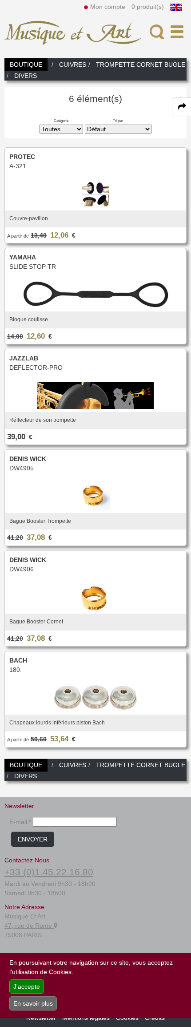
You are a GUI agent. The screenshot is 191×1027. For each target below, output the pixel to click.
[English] (176, 6)
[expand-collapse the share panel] (182, 107)
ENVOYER (33, 839)
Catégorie (61, 120)
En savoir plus (33, 1003)
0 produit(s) (147, 6)
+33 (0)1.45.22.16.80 (48, 872)
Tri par (118, 120)
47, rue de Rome (29, 925)
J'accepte (26, 986)
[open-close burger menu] (177, 31)
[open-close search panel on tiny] (157, 31)
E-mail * (20, 821)
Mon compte (107, 6)
